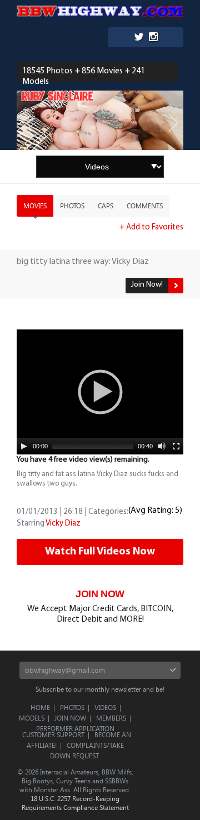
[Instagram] (153, 38)
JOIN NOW (100, 593)
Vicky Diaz (63, 523)
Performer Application (75, 728)
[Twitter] (139, 38)
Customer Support (53, 734)
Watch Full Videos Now (100, 551)
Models (31, 717)
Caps (105, 205)
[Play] (23, 446)
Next (173, 123)
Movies (35, 205)
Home (40, 707)
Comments (145, 205)
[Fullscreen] (176, 446)
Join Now (70, 717)
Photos (72, 205)
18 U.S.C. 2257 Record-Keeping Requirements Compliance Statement (75, 803)
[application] (100, 391)
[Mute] (161, 446)
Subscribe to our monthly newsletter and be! (100, 688)
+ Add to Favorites (151, 227)
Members (111, 717)
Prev (26, 123)
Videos (105, 707)
